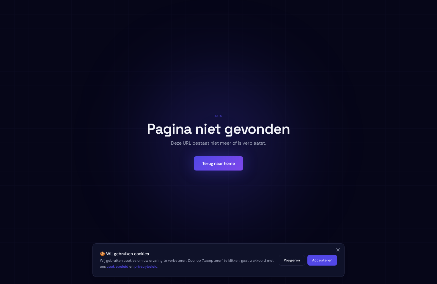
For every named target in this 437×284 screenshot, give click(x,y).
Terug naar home (218, 163)
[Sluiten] (338, 250)
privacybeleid (146, 266)
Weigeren (292, 260)
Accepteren (322, 260)
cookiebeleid (117, 266)
